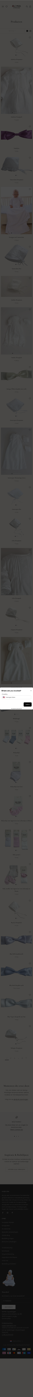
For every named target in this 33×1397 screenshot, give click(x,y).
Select (27, 704)
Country (4, 694)
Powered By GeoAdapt (16, 708)
